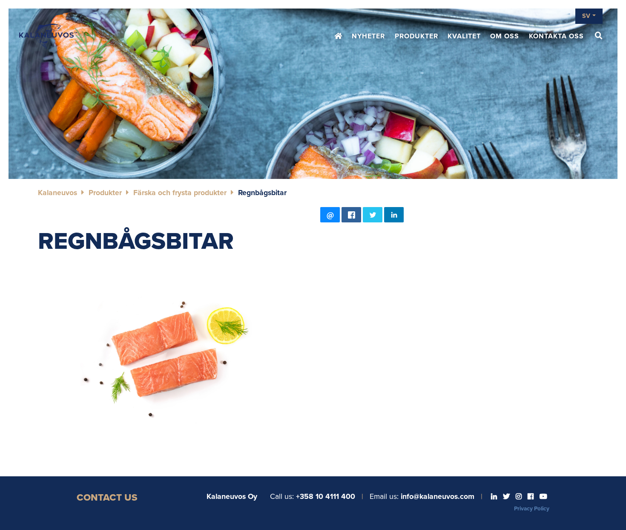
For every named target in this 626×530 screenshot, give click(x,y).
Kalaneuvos (57, 192)
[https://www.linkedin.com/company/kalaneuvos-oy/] (495, 497)
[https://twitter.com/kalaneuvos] (507, 497)
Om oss (504, 36)
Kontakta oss (556, 36)
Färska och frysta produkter (180, 192)
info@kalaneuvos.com (437, 496)
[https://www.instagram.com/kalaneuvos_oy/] (519, 497)
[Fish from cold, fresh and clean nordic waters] (48, 36)
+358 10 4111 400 (325, 496)
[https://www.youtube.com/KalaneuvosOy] (543, 497)
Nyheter (368, 36)
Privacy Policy (531, 508)
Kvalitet (464, 36)
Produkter (416, 36)
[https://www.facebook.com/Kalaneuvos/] (531, 497)
